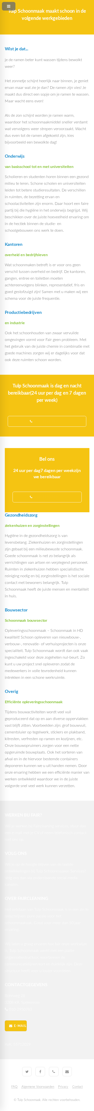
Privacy (63, 1086)
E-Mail (20, 1026)
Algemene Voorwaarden (37, 1086)
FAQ (14, 1086)
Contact (77, 1086)
